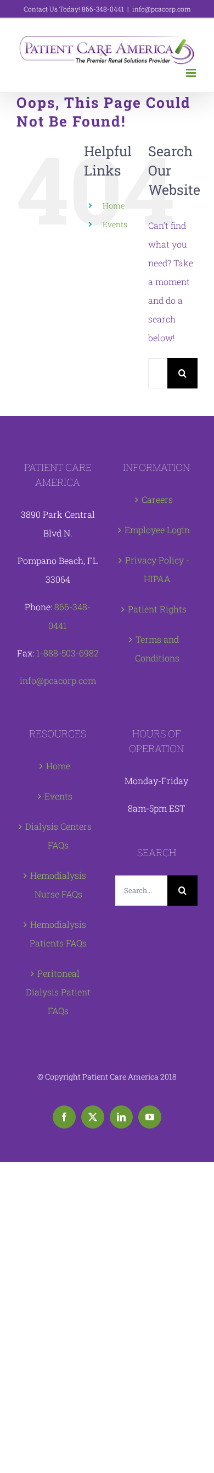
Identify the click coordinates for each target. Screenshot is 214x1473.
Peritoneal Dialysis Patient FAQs (58, 991)
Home (114, 205)
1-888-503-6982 (67, 653)
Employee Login (157, 529)
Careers (157, 499)
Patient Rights (157, 609)
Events (115, 224)
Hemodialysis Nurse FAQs (58, 884)
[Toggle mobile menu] (192, 73)
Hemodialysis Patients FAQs (58, 933)
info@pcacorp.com (161, 8)
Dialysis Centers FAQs (58, 835)
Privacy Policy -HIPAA (157, 569)
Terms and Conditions (157, 648)
